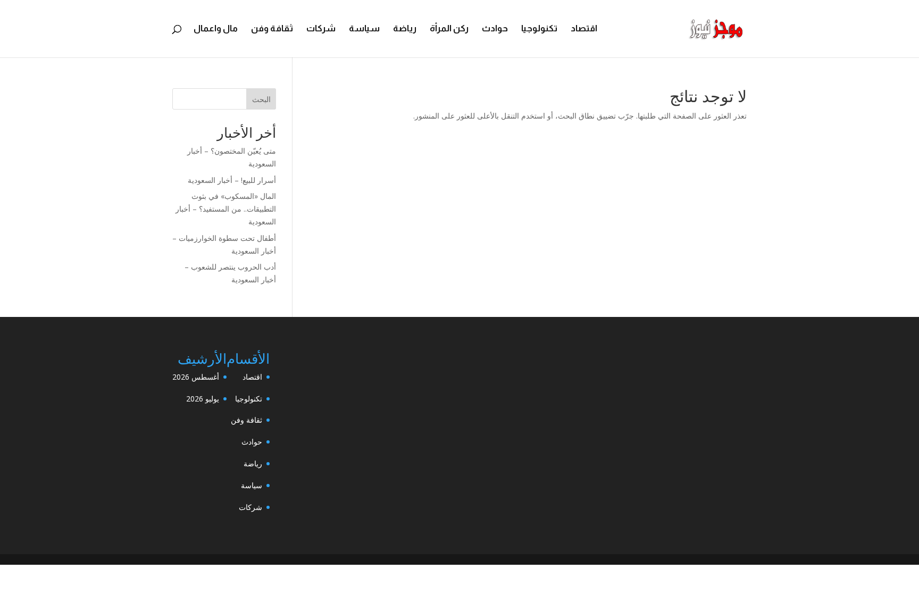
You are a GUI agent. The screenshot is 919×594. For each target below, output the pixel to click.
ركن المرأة (449, 29)
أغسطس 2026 (195, 377)
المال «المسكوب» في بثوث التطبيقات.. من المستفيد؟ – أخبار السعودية (226, 209)
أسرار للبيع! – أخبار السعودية (232, 180)
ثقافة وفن (272, 29)
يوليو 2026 (202, 399)
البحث (261, 99)
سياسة (364, 29)
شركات (321, 29)
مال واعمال (216, 29)
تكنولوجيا (539, 29)
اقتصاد (584, 29)
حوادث (495, 29)
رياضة (404, 29)
